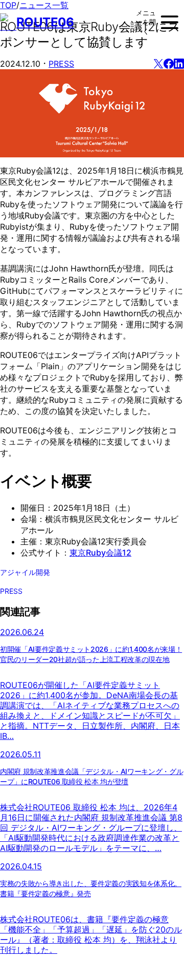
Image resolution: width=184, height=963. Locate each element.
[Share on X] (158, 64)
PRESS (61, 64)
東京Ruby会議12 (100, 552)
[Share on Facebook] (169, 64)
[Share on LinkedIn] (179, 64)
